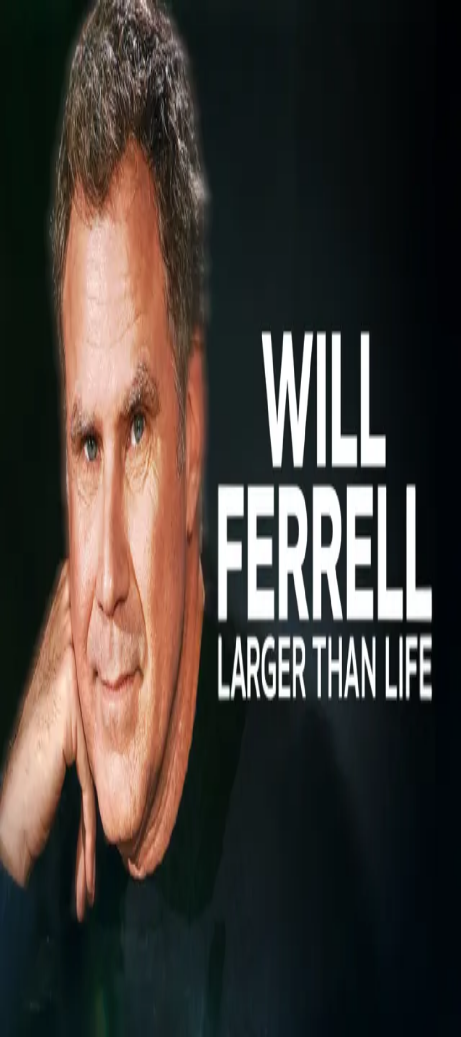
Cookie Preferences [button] (34, 830)
